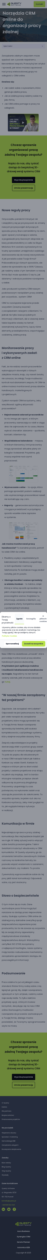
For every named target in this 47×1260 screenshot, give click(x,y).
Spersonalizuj (12, 643)
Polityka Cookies (9, 636)
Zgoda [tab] (19, 618)
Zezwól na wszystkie (33, 643)
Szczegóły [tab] (31, 618)
